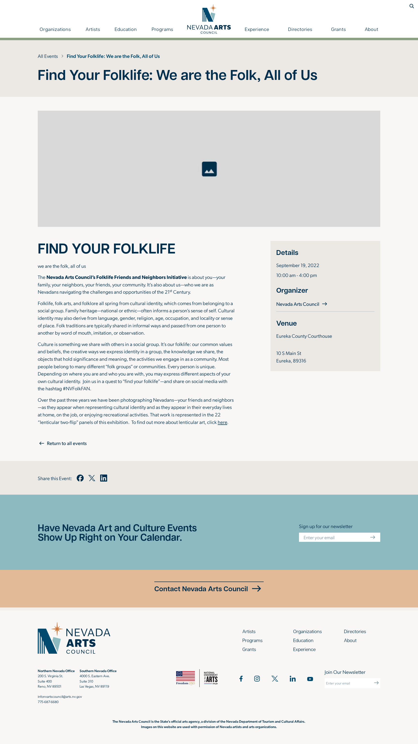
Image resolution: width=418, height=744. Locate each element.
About (371, 29)
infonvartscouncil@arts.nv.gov (60, 696)
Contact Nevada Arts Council (201, 588)
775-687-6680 (48, 701)
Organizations (55, 29)
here (222, 422)
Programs (162, 29)
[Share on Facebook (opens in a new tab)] (80, 478)
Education (126, 29)
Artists (93, 29)
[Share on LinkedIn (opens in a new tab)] (103, 478)
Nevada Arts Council (302, 303)
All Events (48, 56)
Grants (338, 29)
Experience (257, 29)
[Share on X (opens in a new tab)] (91, 478)
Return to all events (67, 443)
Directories (300, 29)
